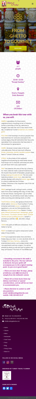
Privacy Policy (8, 348)
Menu (5, 333)
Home (6, 327)
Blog (5, 345)
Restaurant (7, 336)
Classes (6, 330)
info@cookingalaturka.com (12, 321)
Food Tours (7, 339)
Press (5, 342)
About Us (6, 351)
